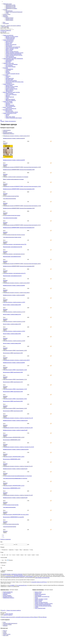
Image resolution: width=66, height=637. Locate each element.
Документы (5, 16)
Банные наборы (9, 85)
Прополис (8, 103)
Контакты (5, 15)
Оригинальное (9, 45)
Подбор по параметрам (6, 539)
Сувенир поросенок (10, 38)
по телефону (12, 585)
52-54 (13, 554)
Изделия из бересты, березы (12, 112)
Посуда (7, 115)
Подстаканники (9, 65)
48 (7, 554)
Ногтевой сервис (9, 79)
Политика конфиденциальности (10, 623)
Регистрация (6, 23)
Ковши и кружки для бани (11, 88)
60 (25, 554)
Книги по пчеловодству (11, 108)
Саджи (7, 98)
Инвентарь (8, 75)
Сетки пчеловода (7, 130)
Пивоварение (9, 60)
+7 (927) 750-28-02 (5, 26)
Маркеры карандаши (10, 37)
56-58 (17, 554)
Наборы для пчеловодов (11, 44)
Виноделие (8, 62)
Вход (4, 22)
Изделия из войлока (10, 87)
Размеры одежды (9, 18)
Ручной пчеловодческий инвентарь (13, 53)
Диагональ (26, 549)
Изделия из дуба (9, 110)
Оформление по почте (10, 7)
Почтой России (9, 10)
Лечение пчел (9, 43)
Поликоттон (5, 549)
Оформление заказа (7, 3)
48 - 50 (3, 554)
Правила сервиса (9, 20)
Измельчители (9, 82)
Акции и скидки (6, 634)
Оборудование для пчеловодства (13, 46)
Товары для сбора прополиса (12, 51)
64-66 (33, 554)
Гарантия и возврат (7, 624)
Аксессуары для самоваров (12, 64)
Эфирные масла (9, 91)
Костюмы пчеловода (7, 132)
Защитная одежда (9, 41)
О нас (4, 622)
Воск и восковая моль (10, 106)
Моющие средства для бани (12, 86)
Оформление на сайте (10, 4)
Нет (6, 560)
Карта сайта (5, 635)
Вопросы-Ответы (9, 17)
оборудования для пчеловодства (42, 577)
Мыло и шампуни (10, 89)
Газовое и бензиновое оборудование (14, 117)
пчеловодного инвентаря (16, 574)
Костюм (4, 570)
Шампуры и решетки (10, 99)
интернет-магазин (7, 574)
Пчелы (36, 597)
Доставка (5, 9)
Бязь (21, 549)
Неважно (10, 560)
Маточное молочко (10, 105)
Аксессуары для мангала (11, 94)
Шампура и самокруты (11, 100)
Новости (5, 630)
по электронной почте (22, 585)
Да (2, 560)
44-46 (29, 554)
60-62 (22, 554)
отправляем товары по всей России (39, 581)
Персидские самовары (10, 66)
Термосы (8, 114)
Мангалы (8, 95)
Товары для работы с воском (12, 48)
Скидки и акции (6, 14)
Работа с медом (9, 50)
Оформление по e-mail (10, 6)
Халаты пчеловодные (8, 591)
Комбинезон (10, 570)
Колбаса (7, 71)
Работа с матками (9, 49)
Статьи (4, 631)
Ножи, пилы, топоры (10, 116)
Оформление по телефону (11, 8)
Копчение (8, 72)
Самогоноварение (10, 59)
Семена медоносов (10, 56)
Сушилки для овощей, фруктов (12, 73)
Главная (2, 121)
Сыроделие (8, 70)
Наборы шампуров (10, 96)
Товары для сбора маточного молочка (14, 55)
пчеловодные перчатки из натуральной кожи (15, 576)
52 (10, 554)
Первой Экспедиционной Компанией (14, 11)
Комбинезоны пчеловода (8, 133)
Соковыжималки (9, 69)
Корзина (5, 633)
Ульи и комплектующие (11, 57)
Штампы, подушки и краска (12, 36)
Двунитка (11, 549)
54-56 (37, 554)
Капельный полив (10, 78)
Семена (7, 77)
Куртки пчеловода (7, 595)
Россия (3, 565)
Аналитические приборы (11, 80)
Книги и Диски (9, 42)
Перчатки (5, 131)
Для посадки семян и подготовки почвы (14, 81)
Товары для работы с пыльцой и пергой (14, 52)
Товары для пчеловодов (10, 121)
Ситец (31, 549)
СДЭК (7, 13)
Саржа (16, 549)
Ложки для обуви (9, 93)
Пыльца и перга (9, 102)
